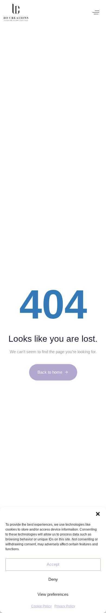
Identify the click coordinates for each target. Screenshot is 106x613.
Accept (53, 564)
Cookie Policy (41, 606)
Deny (53, 579)
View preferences (53, 594)
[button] (98, 514)
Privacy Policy (64, 606)
